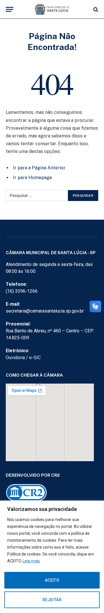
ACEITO (52, 580)
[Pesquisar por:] (37, 195)
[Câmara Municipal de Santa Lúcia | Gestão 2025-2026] (52, 9)
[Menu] (9, 9)
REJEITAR (52, 599)
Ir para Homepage (32, 177)
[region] (52, 557)
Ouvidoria (15, 357)
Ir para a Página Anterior (39, 168)
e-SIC (35, 357)
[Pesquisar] (95, 9)
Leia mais (31, 561)
